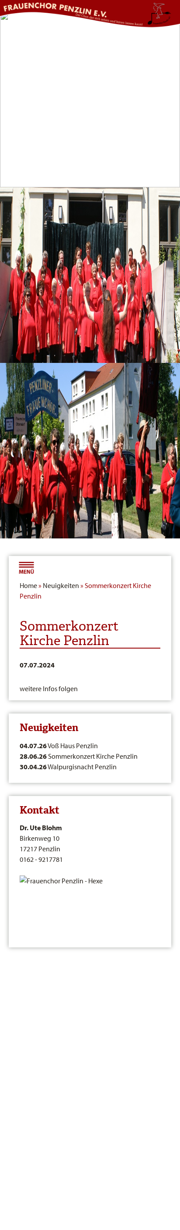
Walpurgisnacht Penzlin (68, 766)
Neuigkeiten (61, 585)
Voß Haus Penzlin (59, 745)
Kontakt (39, 810)
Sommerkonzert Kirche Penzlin (79, 756)
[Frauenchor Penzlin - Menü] (26, 566)
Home (28, 585)
